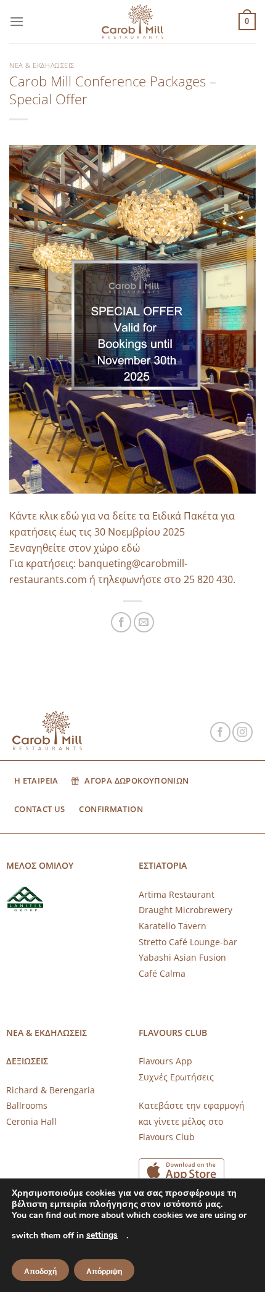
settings (102, 1235)
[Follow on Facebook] (220, 732)
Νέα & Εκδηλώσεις (42, 65)
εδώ (130, 548)
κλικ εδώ (59, 516)
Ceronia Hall (31, 1121)
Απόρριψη (104, 1272)
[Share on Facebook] (121, 622)
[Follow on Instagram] (242, 732)
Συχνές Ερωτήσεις (176, 1077)
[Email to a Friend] (144, 622)
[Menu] (16, 21)
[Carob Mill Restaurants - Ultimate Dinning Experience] (132, 21)
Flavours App (165, 1061)
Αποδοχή (40, 1272)
